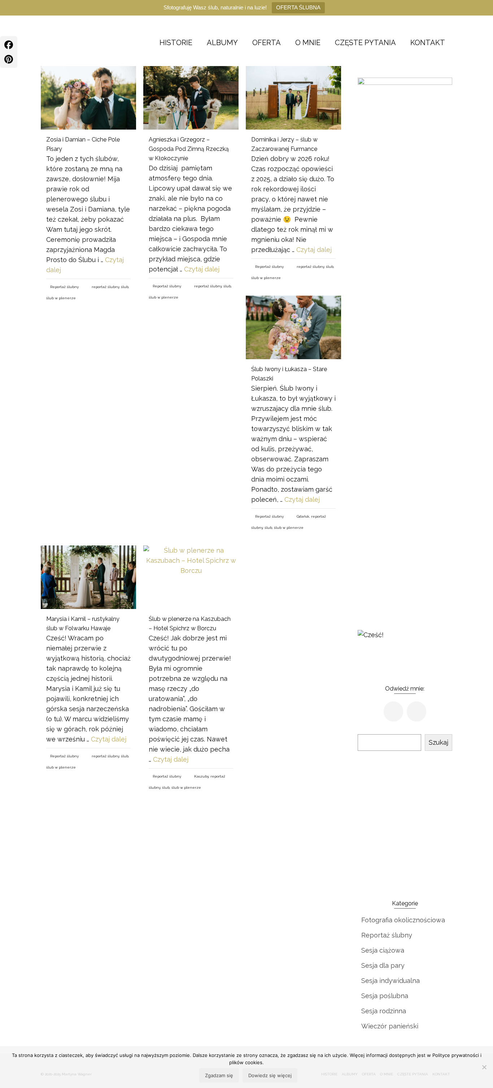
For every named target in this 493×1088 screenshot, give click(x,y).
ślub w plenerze (61, 298)
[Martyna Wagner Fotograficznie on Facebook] (393, 711)
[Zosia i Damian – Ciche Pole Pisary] (88, 98)
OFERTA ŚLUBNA (298, 7)
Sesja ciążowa (382, 950)
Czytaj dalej (201, 269)
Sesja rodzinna (383, 1011)
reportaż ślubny (105, 287)
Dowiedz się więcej (270, 1075)
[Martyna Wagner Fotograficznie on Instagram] (416, 711)
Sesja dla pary (383, 965)
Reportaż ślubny (64, 287)
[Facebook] (8, 45)
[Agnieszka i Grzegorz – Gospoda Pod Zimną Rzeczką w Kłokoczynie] (191, 98)
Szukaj (438, 742)
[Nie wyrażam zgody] (484, 1067)
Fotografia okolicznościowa (403, 920)
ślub (124, 287)
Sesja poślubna (384, 996)
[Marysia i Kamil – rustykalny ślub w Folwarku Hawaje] (88, 577)
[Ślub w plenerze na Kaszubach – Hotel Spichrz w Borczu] (191, 577)
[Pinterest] (8, 59)
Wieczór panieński (389, 1026)
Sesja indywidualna (390, 980)
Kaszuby (201, 776)
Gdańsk (303, 516)
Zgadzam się (219, 1075)
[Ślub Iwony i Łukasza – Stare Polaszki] (293, 327)
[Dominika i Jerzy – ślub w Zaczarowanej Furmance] (293, 98)
